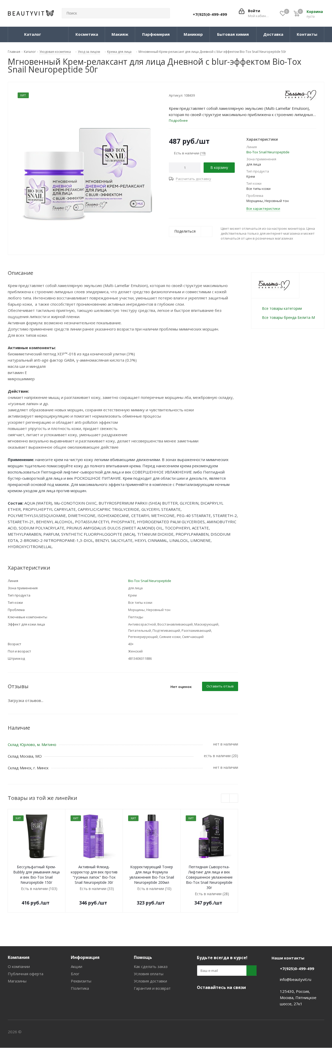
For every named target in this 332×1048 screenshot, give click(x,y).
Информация (85, 957)
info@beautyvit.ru (295, 979)
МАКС (228, 999)
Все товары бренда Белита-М (288, 317)
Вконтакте (202, 999)
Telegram (215, 999)
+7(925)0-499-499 (210, 14)
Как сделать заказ (151, 966)
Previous (225, 798)
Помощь (143, 957)
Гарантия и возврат (152, 988)
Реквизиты (81, 981)
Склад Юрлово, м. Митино (32, 744)
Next (234, 798)
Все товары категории (282, 308)
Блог (75, 973)
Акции (76, 966)
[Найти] (163, 13)
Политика (80, 988)
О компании (19, 966)
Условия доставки (150, 981)
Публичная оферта (25, 973)
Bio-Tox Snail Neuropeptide (267, 152)
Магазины (17, 981)
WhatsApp (241, 999)
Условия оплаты (148, 973)
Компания (19, 957)
